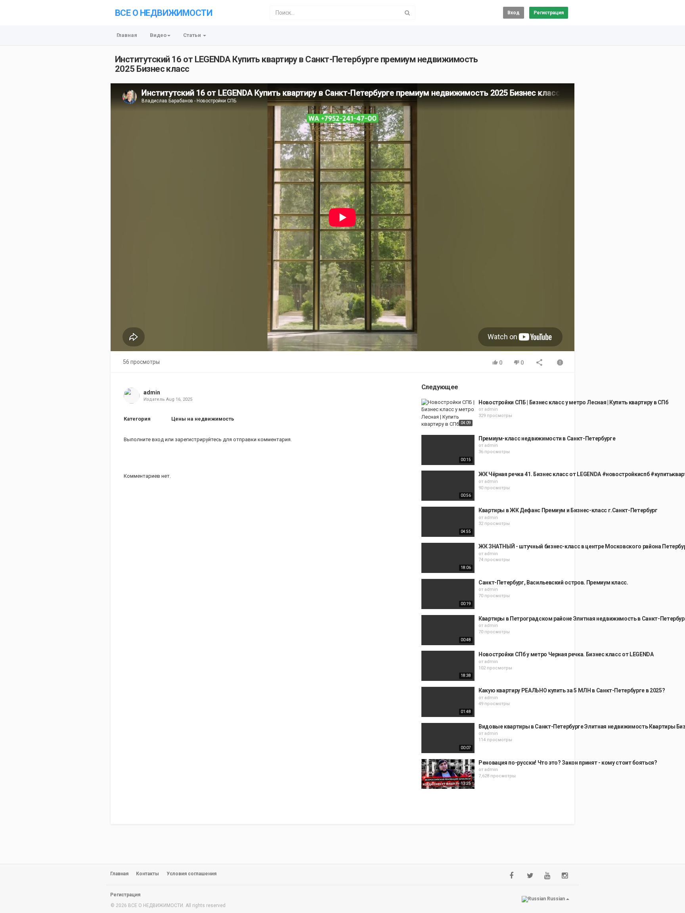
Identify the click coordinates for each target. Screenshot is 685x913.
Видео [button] (158, 35)
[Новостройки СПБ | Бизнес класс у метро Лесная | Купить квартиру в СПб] (448, 413)
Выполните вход (144, 439)
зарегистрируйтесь (198, 439)
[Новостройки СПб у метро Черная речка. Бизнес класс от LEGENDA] (448, 666)
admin (152, 392)
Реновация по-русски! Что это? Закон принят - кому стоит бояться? (567, 762)
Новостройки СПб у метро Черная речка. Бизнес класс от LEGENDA (566, 654)
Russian (556, 898)
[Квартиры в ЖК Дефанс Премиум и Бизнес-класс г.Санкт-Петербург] (448, 522)
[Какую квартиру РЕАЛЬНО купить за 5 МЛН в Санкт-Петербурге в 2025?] (448, 702)
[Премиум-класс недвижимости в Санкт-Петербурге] (448, 450)
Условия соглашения (191, 873)
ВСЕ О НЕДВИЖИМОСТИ (163, 13)
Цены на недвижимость (202, 419)
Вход (513, 12)
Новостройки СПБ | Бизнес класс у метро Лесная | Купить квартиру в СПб (573, 402)
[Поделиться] (539, 363)
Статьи (192, 35)
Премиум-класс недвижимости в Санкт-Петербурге (546, 438)
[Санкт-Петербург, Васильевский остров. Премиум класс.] (448, 594)
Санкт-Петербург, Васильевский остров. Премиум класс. (553, 582)
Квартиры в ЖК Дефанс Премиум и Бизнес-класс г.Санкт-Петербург (568, 510)
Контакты (147, 873)
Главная (127, 35)
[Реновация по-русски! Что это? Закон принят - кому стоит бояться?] (448, 774)
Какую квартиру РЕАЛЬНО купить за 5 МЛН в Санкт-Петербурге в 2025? (571, 690)
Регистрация (549, 12)
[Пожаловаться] (560, 363)
